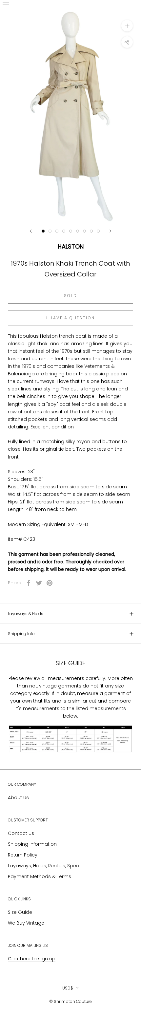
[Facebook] (28, 583)
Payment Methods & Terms (39, 876)
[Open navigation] (6, 5)
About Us (18, 797)
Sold (70, 295)
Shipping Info (21, 633)
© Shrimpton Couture (70, 1001)
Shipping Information (32, 844)
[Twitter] (39, 583)
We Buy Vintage (26, 923)
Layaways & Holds (25, 613)
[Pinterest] (49, 583)
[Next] (110, 231)
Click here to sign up (31, 958)
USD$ (67, 988)
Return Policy (22, 855)
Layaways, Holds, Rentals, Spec (43, 865)
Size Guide (20, 912)
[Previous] (31, 231)
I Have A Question (70, 318)
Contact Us (21, 833)
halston (71, 246)
